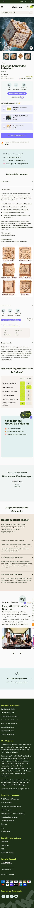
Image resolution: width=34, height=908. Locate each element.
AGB (2, 849)
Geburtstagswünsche (7, 734)
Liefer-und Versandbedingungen (11, 806)
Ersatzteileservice (6, 343)
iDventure (3, 71)
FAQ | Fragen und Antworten (10, 799)
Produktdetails (5, 306)
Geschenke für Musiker (8, 709)
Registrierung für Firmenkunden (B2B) (12, 813)
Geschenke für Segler (7, 727)
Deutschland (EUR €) (6, 869)
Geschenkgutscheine (7, 820)
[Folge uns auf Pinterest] (12, 896)
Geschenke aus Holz (7, 712)
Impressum (4, 842)
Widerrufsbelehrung (7, 852)
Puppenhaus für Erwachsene (10, 716)
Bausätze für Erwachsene (9, 723)
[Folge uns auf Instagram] (7, 896)
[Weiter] (32, 56)
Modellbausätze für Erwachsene (11, 720)
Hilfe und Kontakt (6, 802)
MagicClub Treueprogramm (9, 817)
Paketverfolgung (6, 810)
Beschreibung (5, 189)
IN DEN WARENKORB (16, 135)
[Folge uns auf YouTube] (16, 896)
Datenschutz (5, 845)
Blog (2, 828)
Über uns (4, 824)
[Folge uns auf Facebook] (3, 896)
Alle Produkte (5, 831)
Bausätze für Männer (7, 731)
